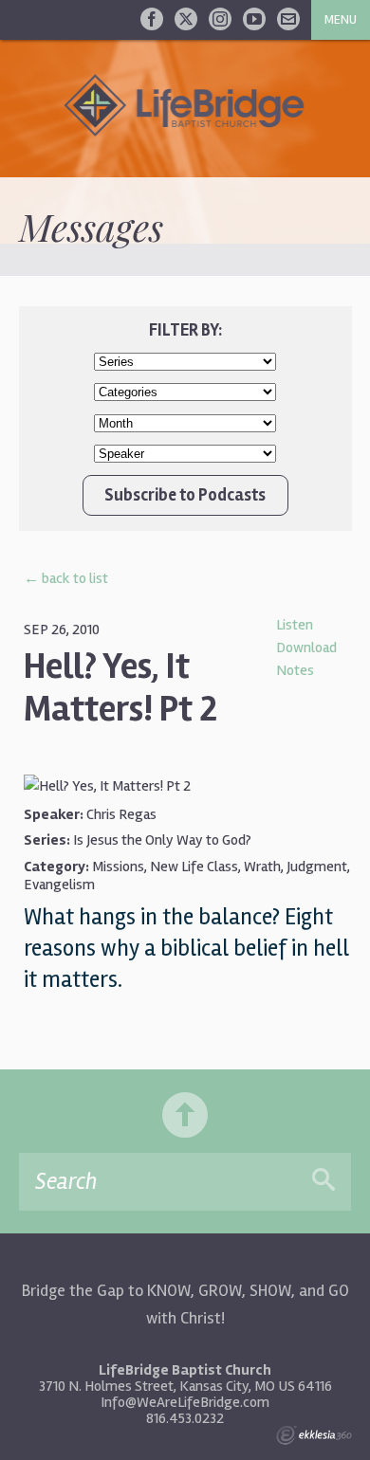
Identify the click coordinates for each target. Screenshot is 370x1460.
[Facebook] (151, 19)
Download (306, 647)
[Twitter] (186, 19)
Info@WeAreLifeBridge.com (185, 1402)
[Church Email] (288, 19)
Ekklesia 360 (314, 1435)
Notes (295, 670)
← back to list (66, 578)
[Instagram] (220, 19)
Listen (294, 624)
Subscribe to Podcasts (185, 494)
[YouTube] (254, 19)
